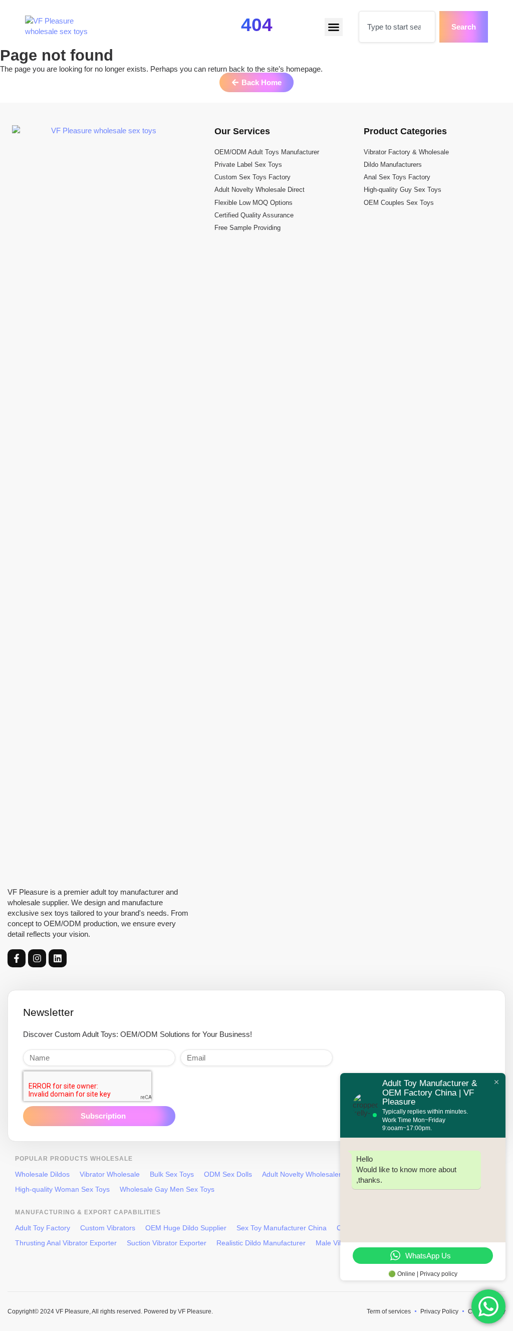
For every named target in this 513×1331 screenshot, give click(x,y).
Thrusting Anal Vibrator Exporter (66, 1243)
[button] (334, 27)
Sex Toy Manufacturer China (281, 1228)
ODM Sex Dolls (228, 1174)
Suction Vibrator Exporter (166, 1243)
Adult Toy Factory (42, 1228)
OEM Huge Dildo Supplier (185, 1228)
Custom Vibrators (107, 1228)
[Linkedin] (58, 958)
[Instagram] (37, 958)
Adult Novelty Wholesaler (301, 1174)
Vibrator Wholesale (110, 1174)
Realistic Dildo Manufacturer (261, 1243)
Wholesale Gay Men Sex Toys (167, 1189)
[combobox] (397, 27)
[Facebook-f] (17, 958)
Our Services (242, 131)
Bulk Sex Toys (172, 1174)
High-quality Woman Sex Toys (62, 1189)
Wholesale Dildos (42, 1174)
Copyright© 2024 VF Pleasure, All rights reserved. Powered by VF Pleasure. (110, 1311)
